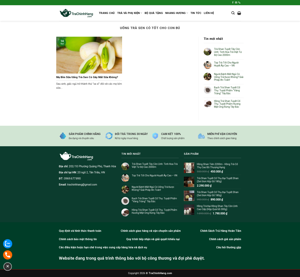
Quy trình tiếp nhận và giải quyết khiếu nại (153, 239)
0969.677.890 (70, 178)
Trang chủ (107, 13)
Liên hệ (209, 13)
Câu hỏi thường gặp (228, 247)
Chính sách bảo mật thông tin (78, 239)
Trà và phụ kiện (128, 13)
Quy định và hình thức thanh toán (80, 230)
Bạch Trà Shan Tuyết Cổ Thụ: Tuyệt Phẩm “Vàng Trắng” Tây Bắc (227, 90)
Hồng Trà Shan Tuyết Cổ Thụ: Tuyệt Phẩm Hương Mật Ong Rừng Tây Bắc (227, 104)
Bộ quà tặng (154, 13)
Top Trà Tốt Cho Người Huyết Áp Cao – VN (226, 64)
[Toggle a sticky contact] (7, 266)
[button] (239, 13)
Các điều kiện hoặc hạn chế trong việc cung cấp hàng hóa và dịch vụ (103, 247)
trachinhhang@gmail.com (82, 184)
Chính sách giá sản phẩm (225, 239)
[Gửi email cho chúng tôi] (236, 2)
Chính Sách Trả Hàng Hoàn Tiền (220, 230)
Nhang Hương (175, 13)
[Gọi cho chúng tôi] (239, 2)
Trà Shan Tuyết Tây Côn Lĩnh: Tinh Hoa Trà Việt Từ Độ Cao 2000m (228, 52)
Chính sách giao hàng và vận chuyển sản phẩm (151, 230)
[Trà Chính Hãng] (76, 13)
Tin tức (195, 13)
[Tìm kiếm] (233, 13)
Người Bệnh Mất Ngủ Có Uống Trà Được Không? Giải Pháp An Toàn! (228, 77)
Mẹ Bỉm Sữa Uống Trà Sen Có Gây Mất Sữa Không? (87, 77)
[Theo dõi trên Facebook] (233, 2)
